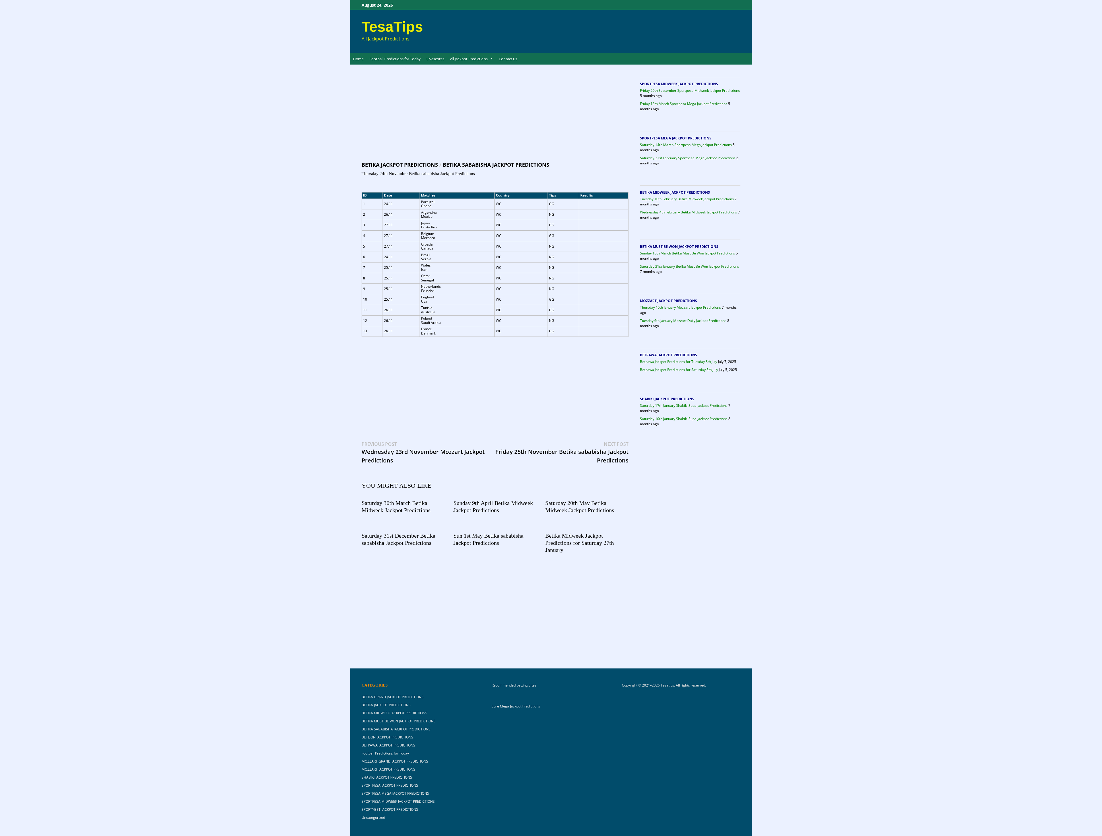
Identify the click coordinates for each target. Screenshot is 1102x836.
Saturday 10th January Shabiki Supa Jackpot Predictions (683, 418)
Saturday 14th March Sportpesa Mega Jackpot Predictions (686, 144)
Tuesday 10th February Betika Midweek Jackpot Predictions (687, 199)
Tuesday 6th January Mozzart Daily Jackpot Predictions (683, 320)
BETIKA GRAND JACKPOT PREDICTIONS (393, 697)
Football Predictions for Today (395, 58)
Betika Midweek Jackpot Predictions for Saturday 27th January (579, 542)
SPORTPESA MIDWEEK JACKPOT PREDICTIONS (679, 83)
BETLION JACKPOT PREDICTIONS (387, 737)
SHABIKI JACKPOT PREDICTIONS (667, 398)
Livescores (435, 58)
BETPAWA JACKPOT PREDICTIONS (668, 355)
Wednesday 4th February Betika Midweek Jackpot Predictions (688, 212)
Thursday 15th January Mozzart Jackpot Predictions (680, 307)
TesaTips (392, 27)
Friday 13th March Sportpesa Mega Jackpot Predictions (683, 103)
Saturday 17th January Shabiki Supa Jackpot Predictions (683, 405)
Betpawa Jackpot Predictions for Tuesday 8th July (678, 361)
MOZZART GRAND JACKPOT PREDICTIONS (395, 761)
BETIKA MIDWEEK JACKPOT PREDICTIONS (675, 192)
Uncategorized (373, 817)
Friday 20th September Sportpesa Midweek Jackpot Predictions (690, 90)
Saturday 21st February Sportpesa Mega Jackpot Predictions (688, 157)
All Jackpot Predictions (469, 58)
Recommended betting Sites (514, 685)
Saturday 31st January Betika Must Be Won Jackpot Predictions (689, 266)
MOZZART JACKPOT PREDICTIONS (668, 300)
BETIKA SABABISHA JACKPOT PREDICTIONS (496, 164)
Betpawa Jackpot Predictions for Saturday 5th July (679, 369)
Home (358, 58)
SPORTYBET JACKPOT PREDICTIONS (390, 809)
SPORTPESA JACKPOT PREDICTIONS (390, 785)
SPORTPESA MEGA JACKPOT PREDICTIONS (675, 138)
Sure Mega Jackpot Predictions (516, 706)
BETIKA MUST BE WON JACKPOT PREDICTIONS (679, 246)
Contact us (508, 58)
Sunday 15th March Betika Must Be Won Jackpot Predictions (687, 253)
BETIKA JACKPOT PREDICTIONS (400, 164)
